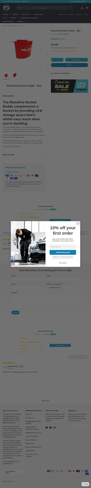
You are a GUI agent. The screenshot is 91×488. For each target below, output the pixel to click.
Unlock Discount (63, 252)
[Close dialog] (77, 223)
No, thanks (62, 263)
